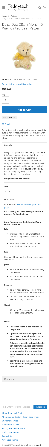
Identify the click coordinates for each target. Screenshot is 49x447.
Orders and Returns (11, 432)
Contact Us (7, 436)
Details (8, 145)
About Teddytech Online (13, 413)
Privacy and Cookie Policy (13, 428)
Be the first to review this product (17, 84)
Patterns (14, 16)
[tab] (24, 145)
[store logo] (18, 7)
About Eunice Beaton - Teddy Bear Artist (20, 417)
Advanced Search (10, 440)
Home (4, 16)
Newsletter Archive (10, 424)
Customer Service (10, 420)
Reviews (9, 379)
